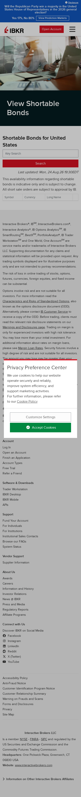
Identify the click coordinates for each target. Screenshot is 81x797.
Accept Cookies (43, 427)
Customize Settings (40, 417)
